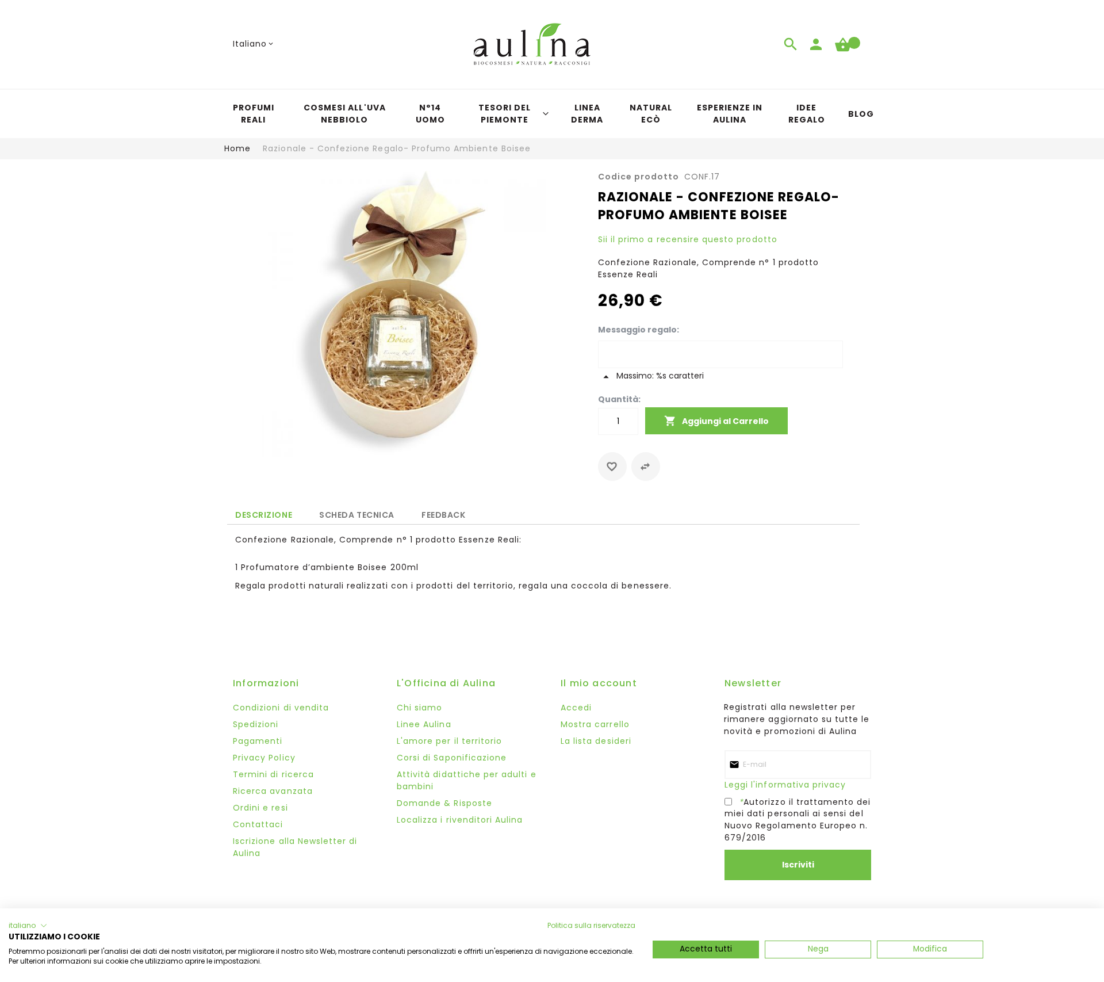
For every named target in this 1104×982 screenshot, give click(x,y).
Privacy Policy (264, 757)
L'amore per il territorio (449, 741)
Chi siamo (419, 707)
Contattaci (258, 824)
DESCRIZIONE (263, 515)
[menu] (552, 114)
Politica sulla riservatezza (591, 925)
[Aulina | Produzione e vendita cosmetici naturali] (532, 44)
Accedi (576, 707)
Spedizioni (256, 724)
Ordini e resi (260, 807)
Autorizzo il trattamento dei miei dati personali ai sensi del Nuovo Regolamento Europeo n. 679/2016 (797, 819)
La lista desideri (596, 741)
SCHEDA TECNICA (356, 513)
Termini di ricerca (273, 774)
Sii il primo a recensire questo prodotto (687, 239)
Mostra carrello (595, 724)
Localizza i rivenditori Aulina (460, 820)
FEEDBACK (443, 513)
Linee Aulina (424, 724)
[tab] (263, 514)
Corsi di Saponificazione (452, 757)
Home (237, 148)
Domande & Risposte (444, 803)
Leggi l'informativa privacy (785, 784)
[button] (254, 44)
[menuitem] (253, 114)
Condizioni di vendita (281, 707)
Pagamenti (257, 741)
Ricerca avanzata (273, 791)
